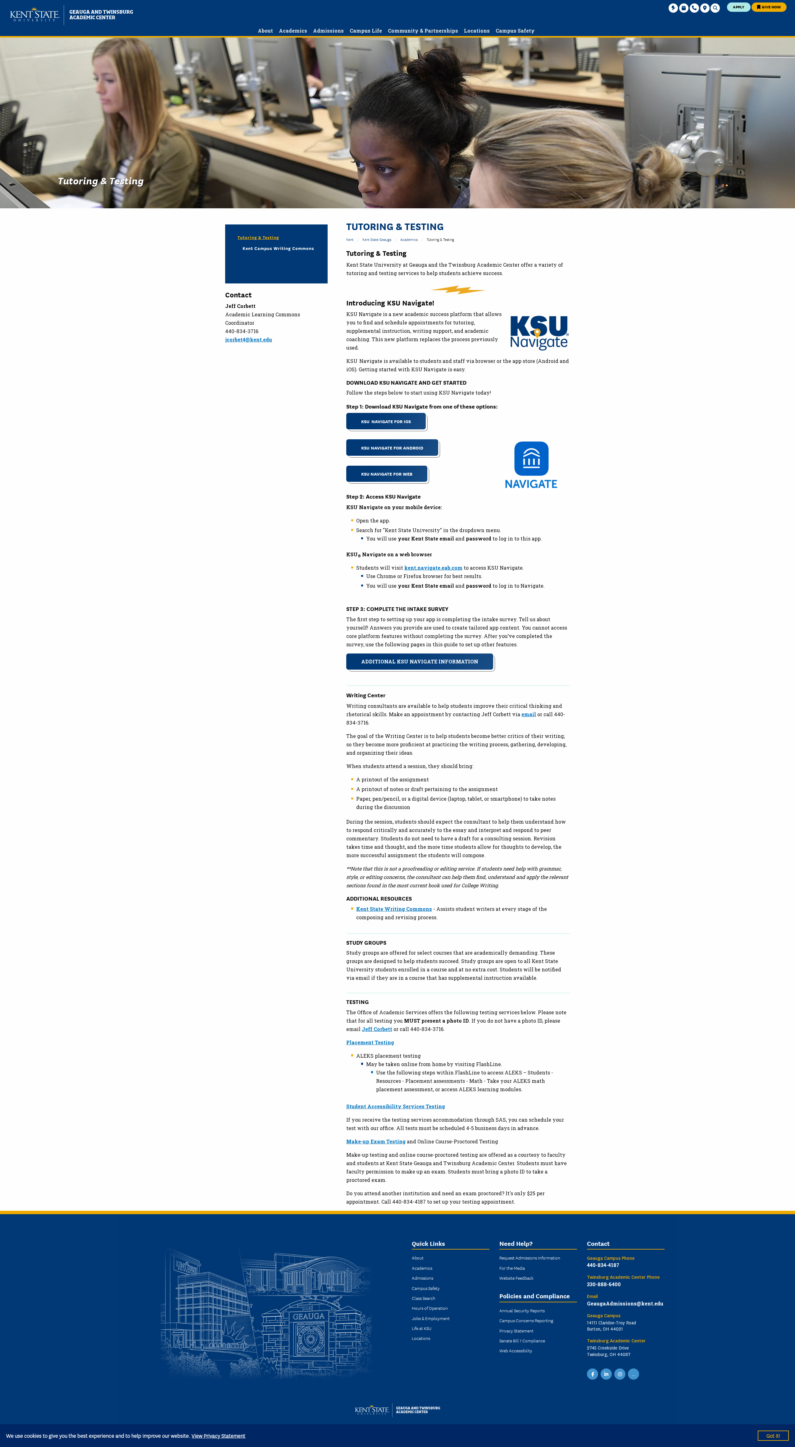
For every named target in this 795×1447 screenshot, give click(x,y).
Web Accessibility (515, 1350)
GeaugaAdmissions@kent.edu (625, 1303)
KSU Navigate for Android (392, 447)
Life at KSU (421, 1328)
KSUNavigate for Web (386, 473)
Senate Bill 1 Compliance (522, 1340)
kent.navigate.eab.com (433, 567)
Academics (409, 239)
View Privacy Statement (218, 1435)
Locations (421, 1338)
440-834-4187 (603, 1265)
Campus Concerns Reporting (526, 1320)
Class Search (423, 1298)
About (418, 1257)
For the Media (512, 1267)
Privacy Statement (516, 1330)
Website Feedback (516, 1277)
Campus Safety (426, 1288)
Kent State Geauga (376, 239)
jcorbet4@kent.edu (248, 339)
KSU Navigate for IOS (386, 421)
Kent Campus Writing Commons (278, 248)
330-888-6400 (604, 1284)
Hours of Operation (430, 1308)
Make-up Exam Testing (376, 1141)
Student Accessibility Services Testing (395, 1106)
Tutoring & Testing (258, 237)
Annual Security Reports (522, 1310)
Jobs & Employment (431, 1318)
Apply (738, 6)
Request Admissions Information (529, 1257)
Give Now (771, 6)
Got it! (773, 1435)
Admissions (422, 1277)
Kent (349, 239)
